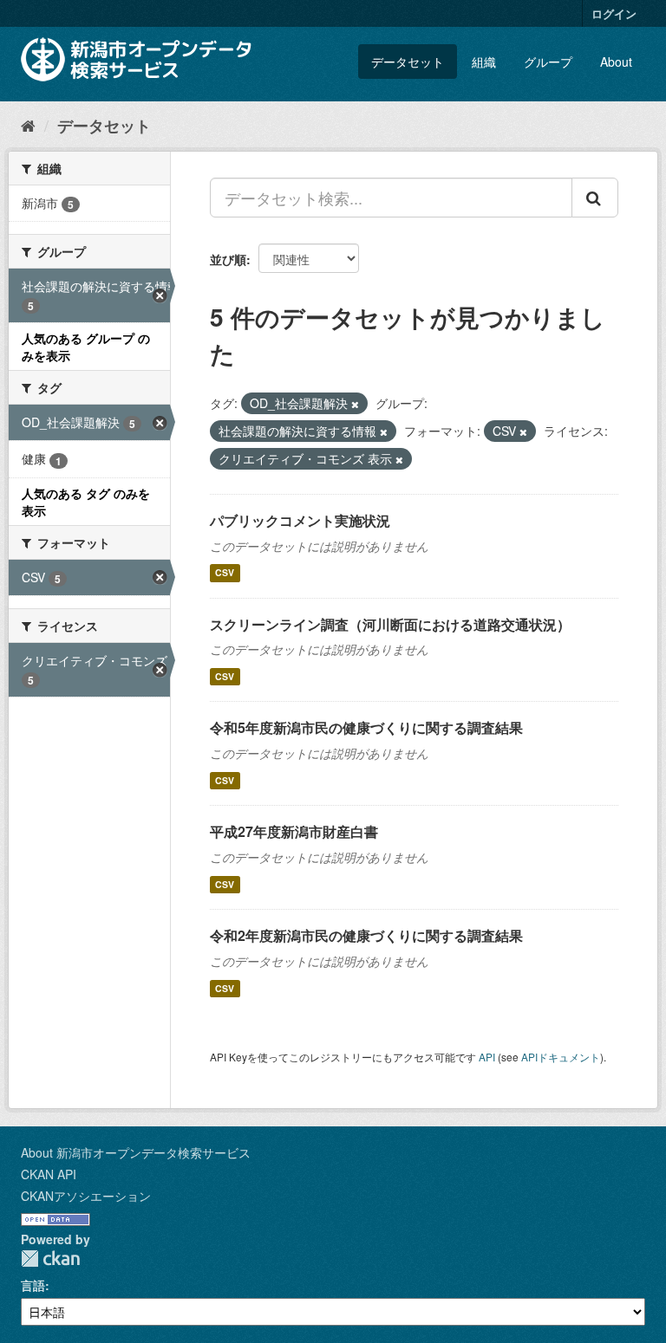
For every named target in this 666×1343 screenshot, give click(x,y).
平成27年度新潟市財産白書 (294, 831)
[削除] (355, 404)
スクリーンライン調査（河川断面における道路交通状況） (390, 624)
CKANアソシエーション (86, 1195)
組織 (484, 61)
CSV (224, 573)
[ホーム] (28, 125)
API (487, 1056)
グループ (548, 61)
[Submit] (594, 197)
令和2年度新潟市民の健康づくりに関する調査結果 (366, 935)
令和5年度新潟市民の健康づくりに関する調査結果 (366, 727)
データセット (407, 61)
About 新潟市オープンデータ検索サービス (136, 1152)
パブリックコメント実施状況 (300, 520)
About (616, 61)
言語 (33, 1285)
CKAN (50, 1258)
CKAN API (48, 1174)
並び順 (228, 259)
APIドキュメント (560, 1056)
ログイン (614, 13)
